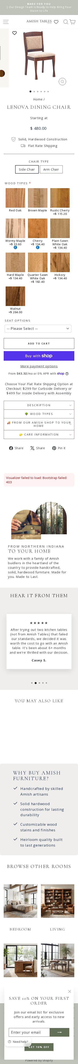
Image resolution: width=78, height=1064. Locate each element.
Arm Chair (51, 169)
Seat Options (18, 320)
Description (39, 405)
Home (37, 99)
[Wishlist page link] (58, 22)
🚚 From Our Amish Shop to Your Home (39, 424)
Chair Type (39, 161)
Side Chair (27, 169)
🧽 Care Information (39, 434)
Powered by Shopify (39, 1060)
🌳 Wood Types (39, 414)
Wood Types (16, 183)
